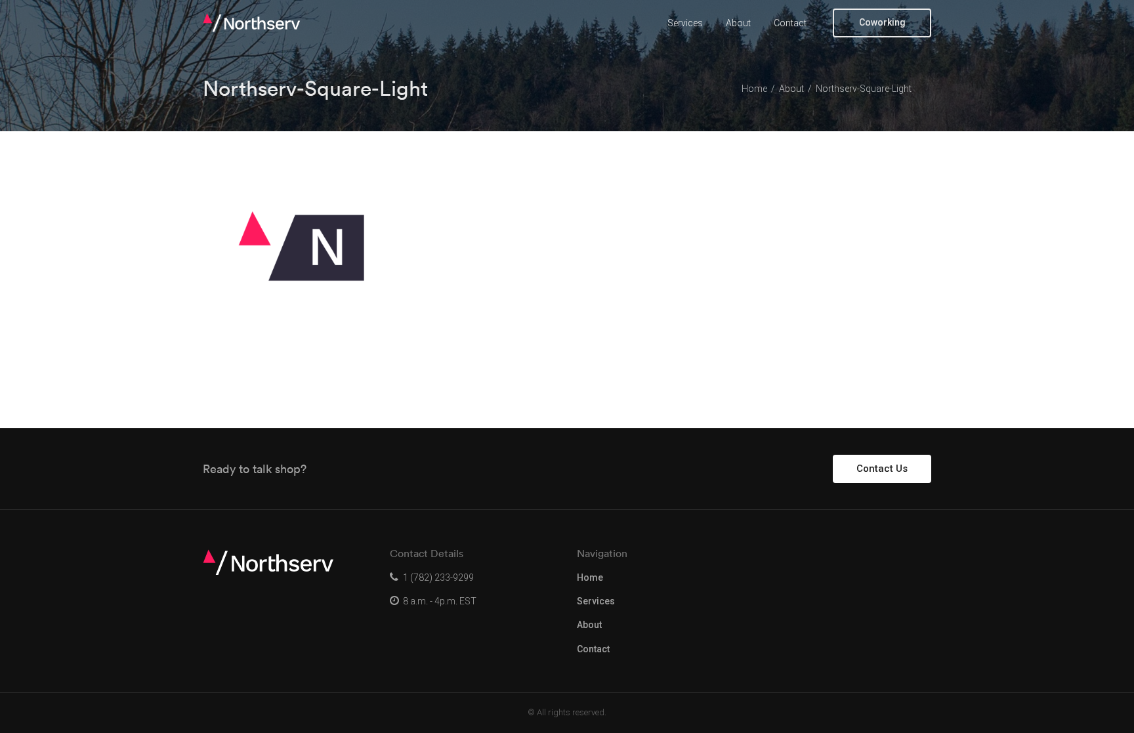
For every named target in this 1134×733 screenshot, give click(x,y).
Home (590, 577)
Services (685, 23)
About (738, 23)
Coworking (882, 22)
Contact (790, 23)
